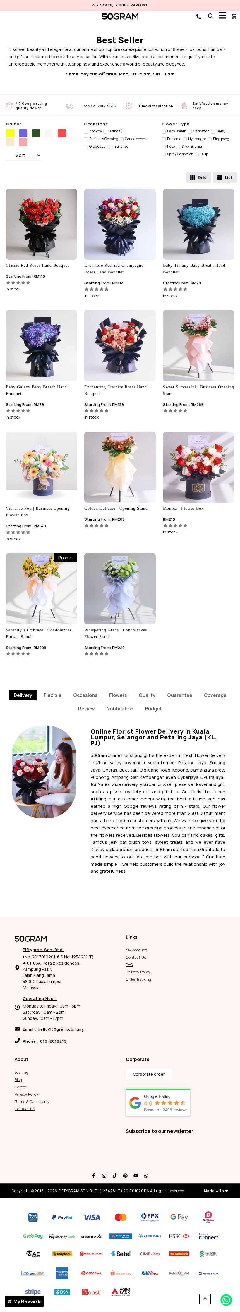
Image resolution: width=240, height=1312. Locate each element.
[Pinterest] (125, 1175)
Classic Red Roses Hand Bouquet (37, 265)
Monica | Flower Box (183, 508)
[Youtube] (135, 1175)
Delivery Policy (138, 971)
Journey (22, 1072)
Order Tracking (138, 979)
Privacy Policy (26, 1094)
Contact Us (136, 957)
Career (20, 1086)
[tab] (23, 695)
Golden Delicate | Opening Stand (116, 508)
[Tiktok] (114, 1175)
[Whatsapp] (146, 1175)
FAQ (129, 964)
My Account (136, 950)
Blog (18, 1079)
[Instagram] (104, 1175)
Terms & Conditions (32, 1101)
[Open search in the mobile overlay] (211, 15)
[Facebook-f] (93, 1175)
